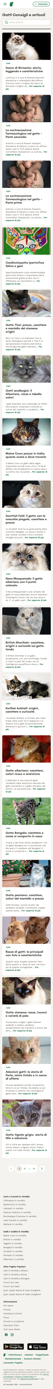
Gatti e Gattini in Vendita (16, 1231)
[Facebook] (6, 1335)
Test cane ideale (11, 1329)
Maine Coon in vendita (14, 1235)
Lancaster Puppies (13, 1362)
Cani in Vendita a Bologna (16, 1278)
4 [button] (34, 1168)
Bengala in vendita (12, 1247)
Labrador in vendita (13, 1208)
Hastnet (29, 1355)
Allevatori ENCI (11, 1325)
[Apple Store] (37, 1346)
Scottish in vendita (12, 1251)
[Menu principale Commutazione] (5, 4)
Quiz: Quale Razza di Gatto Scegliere (22, 1294)
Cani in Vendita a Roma (15, 1274)
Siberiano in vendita (13, 1259)
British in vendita (12, 1239)
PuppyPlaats (42, 1355)
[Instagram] (12, 1335)
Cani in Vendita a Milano (15, 1270)
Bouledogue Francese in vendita (19, 1216)
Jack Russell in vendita (15, 1220)
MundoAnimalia (13, 1358)
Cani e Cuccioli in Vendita (16, 1196)
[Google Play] (13, 1346)
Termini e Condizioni (13, 1321)
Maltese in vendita (12, 1224)
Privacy (7, 1309)
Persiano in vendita (13, 1255)
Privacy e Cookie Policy (24, 1377)
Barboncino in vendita (14, 1204)
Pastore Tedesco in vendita (17, 1212)
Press (6, 1317)
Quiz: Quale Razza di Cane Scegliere (21, 1290)
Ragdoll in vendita (12, 1243)
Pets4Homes (15, 1355)
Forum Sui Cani (11, 1282)
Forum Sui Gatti (11, 1286)
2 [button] (24, 1168)
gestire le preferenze (29, 1379)
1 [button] (19, 1168)
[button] (42, 1168)
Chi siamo (8, 1305)
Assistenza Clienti (12, 1313)
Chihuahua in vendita (14, 1200)
